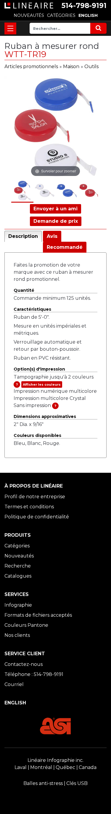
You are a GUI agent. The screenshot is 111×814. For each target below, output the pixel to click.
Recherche (17, 566)
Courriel (14, 684)
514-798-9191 (84, 5)
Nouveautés (19, 556)
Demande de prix (55, 221)
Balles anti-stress (43, 783)
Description (23, 236)
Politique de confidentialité (36, 517)
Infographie (18, 605)
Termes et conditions (29, 506)
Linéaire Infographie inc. (55, 760)
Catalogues (17, 576)
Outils (91, 66)
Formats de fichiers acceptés (38, 615)
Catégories (17, 546)
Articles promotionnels (31, 66)
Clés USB (77, 783)
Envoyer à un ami (55, 208)
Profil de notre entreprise (34, 496)
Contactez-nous (23, 664)
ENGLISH (88, 15)
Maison (71, 66)
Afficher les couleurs (42, 384)
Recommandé (65, 247)
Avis (52, 236)
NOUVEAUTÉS (29, 15)
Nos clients (17, 635)
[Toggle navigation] (10, 28)
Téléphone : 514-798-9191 (33, 674)
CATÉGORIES (61, 15)
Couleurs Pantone (26, 625)
